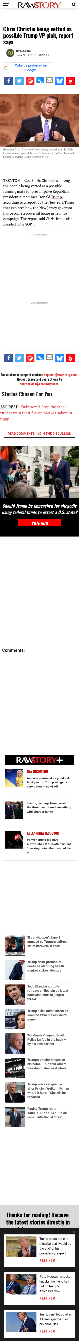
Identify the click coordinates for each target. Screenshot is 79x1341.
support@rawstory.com (60, 374)
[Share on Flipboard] (30, 81)
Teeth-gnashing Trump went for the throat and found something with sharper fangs (49, 807)
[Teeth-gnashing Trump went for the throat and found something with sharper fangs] (14, 809)
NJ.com (25, 50)
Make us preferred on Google (31, 68)
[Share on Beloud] (70, 81)
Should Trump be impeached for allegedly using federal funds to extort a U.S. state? (39, 508)
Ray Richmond (37, 771)
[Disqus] (39, 592)
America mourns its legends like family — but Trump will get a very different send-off (49, 782)
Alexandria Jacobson (43, 833)
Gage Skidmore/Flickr (37, 156)
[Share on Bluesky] (59, 81)
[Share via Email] (49, 80)
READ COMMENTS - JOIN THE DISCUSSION (39, 434)
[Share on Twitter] (19, 81)
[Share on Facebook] (8, 81)
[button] (74, 4)
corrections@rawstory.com (39, 383)
